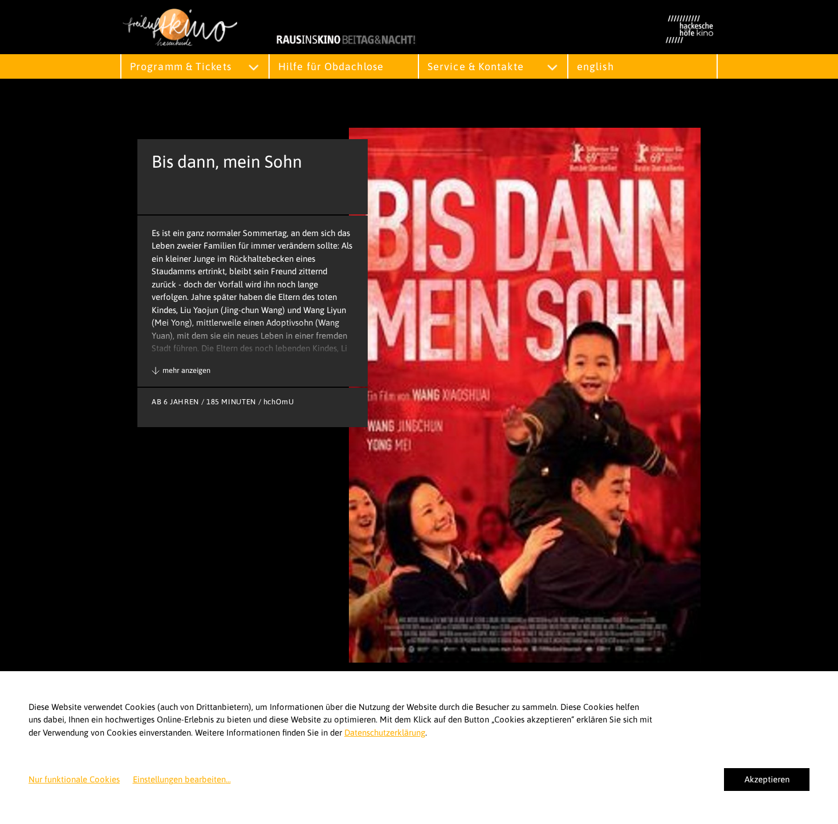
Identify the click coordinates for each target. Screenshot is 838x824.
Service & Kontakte (476, 66)
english (595, 66)
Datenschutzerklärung (384, 732)
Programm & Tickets (180, 66)
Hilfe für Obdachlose (331, 66)
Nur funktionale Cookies (74, 779)
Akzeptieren (767, 779)
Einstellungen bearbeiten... (182, 779)
